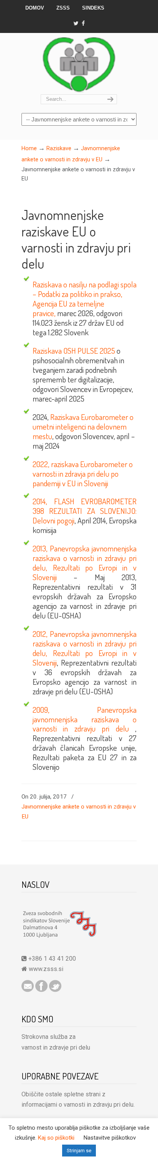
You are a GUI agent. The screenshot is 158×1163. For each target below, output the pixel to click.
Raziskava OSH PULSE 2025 (74, 351)
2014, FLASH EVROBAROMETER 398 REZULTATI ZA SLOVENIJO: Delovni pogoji (85, 510)
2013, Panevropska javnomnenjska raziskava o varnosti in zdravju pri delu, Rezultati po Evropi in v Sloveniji (85, 562)
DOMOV (34, 8)
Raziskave (58, 148)
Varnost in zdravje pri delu (79, 64)
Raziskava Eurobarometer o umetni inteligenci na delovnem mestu (83, 426)
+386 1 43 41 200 (51, 958)
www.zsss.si (46, 969)
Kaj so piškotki (56, 1137)
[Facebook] (83, 23)
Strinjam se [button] (79, 1150)
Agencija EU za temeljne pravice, (68, 308)
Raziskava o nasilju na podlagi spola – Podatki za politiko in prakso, (85, 289)
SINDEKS (93, 8)
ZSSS (63, 8)
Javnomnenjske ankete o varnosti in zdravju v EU (78, 811)
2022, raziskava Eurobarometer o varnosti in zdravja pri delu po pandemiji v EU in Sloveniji (83, 473)
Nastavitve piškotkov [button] (110, 1137)
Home (29, 148)
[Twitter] (75, 23)
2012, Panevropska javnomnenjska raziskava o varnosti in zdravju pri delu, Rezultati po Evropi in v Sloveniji (85, 648)
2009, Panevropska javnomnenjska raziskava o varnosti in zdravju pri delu (85, 719)
